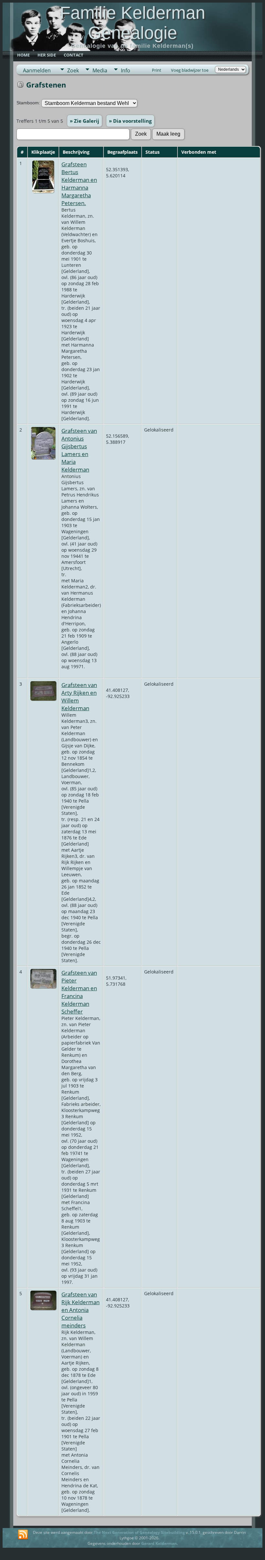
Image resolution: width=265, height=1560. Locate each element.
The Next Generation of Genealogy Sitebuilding (139, 1532)
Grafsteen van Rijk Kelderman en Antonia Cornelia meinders (80, 1309)
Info (125, 70)
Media (99, 70)
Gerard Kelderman (159, 1543)
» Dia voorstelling (130, 121)
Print (156, 70)
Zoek (73, 70)
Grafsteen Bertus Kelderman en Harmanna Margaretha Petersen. (79, 183)
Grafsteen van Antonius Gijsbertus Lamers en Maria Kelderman (79, 450)
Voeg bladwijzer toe (189, 70)
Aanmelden (37, 70)
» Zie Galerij (84, 121)
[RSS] (23, 1535)
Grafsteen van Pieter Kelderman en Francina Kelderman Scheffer (79, 992)
